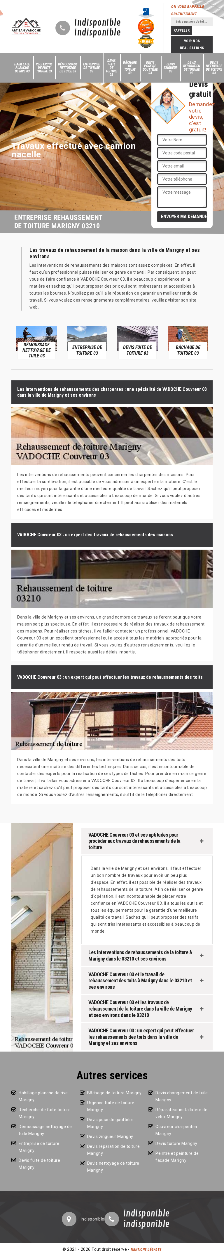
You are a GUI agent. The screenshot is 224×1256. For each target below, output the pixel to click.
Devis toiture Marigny (176, 1143)
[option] (36, 342)
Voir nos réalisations (192, 44)
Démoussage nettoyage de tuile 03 (67, 67)
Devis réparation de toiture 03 (191, 67)
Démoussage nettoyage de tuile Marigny (45, 1130)
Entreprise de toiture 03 (91, 67)
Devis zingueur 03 (170, 67)
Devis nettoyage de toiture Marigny (113, 1167)
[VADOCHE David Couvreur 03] (26, 26)
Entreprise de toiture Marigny (39, 1147)
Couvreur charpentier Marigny (176, 1130)
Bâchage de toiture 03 (130, 67)
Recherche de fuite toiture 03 (44, 67)
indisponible (97, 22)
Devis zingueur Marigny (110, 1136)
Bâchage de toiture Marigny (114, 1093)
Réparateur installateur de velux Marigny (181, 1113)
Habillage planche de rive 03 (22, 67)
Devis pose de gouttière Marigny (110, 1123)
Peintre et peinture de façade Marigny (177, 1157)
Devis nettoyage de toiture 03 (214, 67)
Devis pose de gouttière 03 (150, 67)
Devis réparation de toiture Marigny (113, 1150)
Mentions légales (146, 1250)
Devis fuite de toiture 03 (111, 68)
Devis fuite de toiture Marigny (39, 1164)
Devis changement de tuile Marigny (181, 1096)
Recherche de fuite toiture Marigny (45, 1113)
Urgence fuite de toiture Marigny (110, 1106)
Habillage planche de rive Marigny (43, 1096)
